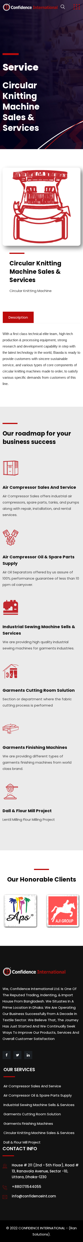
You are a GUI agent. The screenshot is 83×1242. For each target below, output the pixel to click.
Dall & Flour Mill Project (27, 811)
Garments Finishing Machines (35, 747)
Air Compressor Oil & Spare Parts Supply (37, 1095)
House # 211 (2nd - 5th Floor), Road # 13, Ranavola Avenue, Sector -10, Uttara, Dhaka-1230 (45, 1171)
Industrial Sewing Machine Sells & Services (38, 1104)
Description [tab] (18, 317)
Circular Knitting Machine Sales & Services (38, 1132)
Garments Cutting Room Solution (39, 690)
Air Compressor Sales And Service (39, 487)
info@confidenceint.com (34, 1196)
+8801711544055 (26, 1186)
